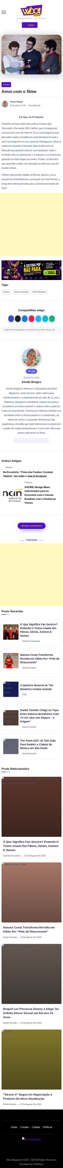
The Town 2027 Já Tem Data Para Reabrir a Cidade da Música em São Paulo (38, 744)
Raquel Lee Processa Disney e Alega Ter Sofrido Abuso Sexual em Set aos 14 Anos (31, 1013)
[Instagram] (21, 1148)
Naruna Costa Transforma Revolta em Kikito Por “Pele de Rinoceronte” (39, 658)
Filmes (6, 84)
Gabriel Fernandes (12, 855)
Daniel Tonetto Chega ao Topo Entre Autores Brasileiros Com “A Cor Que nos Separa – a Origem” (39, 716)
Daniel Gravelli (10, 937)
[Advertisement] (31, 224)
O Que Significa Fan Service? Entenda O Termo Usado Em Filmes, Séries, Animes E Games (38, 630)
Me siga (31, 371)
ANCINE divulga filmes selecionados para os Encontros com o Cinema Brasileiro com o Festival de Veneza (40, 495)
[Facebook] (42, 1148)
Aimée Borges (16, 101)
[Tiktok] (28, 1148)
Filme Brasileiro (39, 292)
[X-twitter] (35, 1148)
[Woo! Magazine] (31, 10)
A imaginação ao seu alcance (31, 18)
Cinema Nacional (21, 292)
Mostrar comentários (32, 525)
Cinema (6, 292)
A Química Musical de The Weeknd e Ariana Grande (36, 687)
